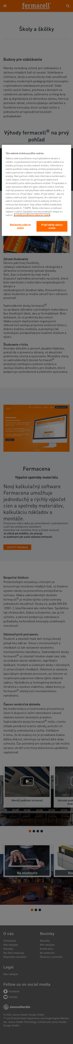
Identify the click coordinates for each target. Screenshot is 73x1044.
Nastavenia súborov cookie (20, 226)
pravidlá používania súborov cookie (32, 214)
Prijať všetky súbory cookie (52, 226)
